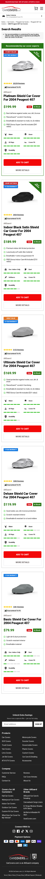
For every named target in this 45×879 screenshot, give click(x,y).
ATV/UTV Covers (8, 761)
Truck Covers (7, 745)
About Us (27, 781)
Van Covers (6, 749)
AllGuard (27, 863)
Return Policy (12, 875)
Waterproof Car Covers (10, 800)
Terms (5, 875)
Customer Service (8, 773)
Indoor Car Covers (8, 804)
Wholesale (39, 875)
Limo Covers (6, 753)
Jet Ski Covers (7, 757)
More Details (22, 170)
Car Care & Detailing (29, 757)
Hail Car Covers (7, 796)
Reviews (27, 773)
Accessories (27, 761)
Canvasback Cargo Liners (33, 802)
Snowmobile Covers (29, 745)
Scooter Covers (28, 741)
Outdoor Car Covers (9, 807)
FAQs (4, 777)
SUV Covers (6, 741)
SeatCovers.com (30, 819)
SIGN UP (38, 724)
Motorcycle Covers (29, 737)
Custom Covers (28, 753)
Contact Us (6, 781)
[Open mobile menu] (42, 8)
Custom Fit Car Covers (10, 811)
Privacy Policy (20, 875)
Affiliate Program (30, 875)
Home (3, 22)
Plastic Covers (27, 749)
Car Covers (10, 22)
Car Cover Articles (30, 777)
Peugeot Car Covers (22, 22)
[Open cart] (36, 8)
